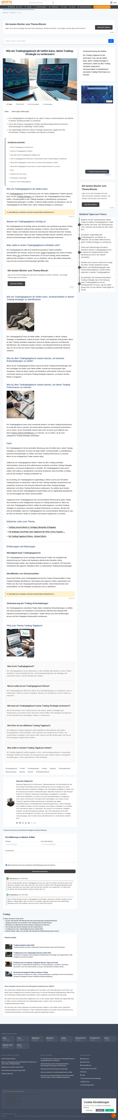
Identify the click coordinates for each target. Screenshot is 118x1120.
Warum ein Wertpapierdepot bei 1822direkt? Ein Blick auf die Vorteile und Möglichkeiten (18, 1063)
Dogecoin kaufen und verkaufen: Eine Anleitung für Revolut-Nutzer (29, 923)
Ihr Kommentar (9, 850)
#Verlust (30, 772)
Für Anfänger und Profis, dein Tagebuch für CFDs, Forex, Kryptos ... (37, 532)
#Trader (22, 768)
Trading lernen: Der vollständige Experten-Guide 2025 (24, 929)
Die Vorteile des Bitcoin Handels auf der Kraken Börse (24, 927)
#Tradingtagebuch (11, 768)
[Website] (31, 823)
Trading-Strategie (24, 196)
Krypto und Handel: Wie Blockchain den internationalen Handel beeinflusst (31, 921)
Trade (43, 253)
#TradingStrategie (33, 768)
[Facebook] (17, 823)
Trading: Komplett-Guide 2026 (23, 945)
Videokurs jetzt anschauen (98, 172)
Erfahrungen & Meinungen (20, 111)
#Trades (44, 768)
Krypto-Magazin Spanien (13, 1100)
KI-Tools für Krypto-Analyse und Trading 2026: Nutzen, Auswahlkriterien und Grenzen (58, 1059)
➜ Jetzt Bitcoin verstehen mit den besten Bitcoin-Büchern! (30, 212)
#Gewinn (22, 772)
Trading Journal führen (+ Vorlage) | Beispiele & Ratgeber (32, 527)
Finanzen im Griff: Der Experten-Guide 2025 (54, 1069)
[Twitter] (26, 823)
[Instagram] (23, 823)
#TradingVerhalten (64, 768)
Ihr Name (8, 841)
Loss (18, 255)
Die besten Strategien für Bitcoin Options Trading (30, 972)
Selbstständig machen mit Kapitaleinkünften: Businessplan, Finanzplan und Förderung (55, 1064)
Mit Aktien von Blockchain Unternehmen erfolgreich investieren (27, 925)
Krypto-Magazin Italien (13, 1103)
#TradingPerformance (42, 772)
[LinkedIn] (20, 823)
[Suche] (53, 2)
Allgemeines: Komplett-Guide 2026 (12, 1067)
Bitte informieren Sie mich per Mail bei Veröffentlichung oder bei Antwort (31, 865)
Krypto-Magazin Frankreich (14, 1096)
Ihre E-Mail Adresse (47, 841)
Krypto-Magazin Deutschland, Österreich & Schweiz (22, 1094)
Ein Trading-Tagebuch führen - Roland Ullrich (27, 536)
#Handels (53, 768)
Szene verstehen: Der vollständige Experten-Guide (56, 1072)
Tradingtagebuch (16, 194)
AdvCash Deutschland (8, 1058)
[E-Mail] (34, 823)
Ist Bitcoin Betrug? (7, 1073)
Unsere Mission (86, 1065)
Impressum (85, 1058)
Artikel (6, 111)
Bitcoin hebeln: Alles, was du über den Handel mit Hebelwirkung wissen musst (32, 931)
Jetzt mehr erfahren (103, 27)
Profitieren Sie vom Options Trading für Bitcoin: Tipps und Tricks (35, 962)
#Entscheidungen (11, 772)
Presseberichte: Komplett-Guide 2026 (13, 1070)
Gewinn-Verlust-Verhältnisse (22, 433)
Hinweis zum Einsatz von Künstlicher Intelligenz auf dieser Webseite (25, 830)
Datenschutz (85, 1062)
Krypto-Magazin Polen (13, 1098)
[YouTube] (29, 823)
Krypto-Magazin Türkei (13, 1105)
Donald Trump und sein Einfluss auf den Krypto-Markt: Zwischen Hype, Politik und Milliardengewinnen (57, 1076)
